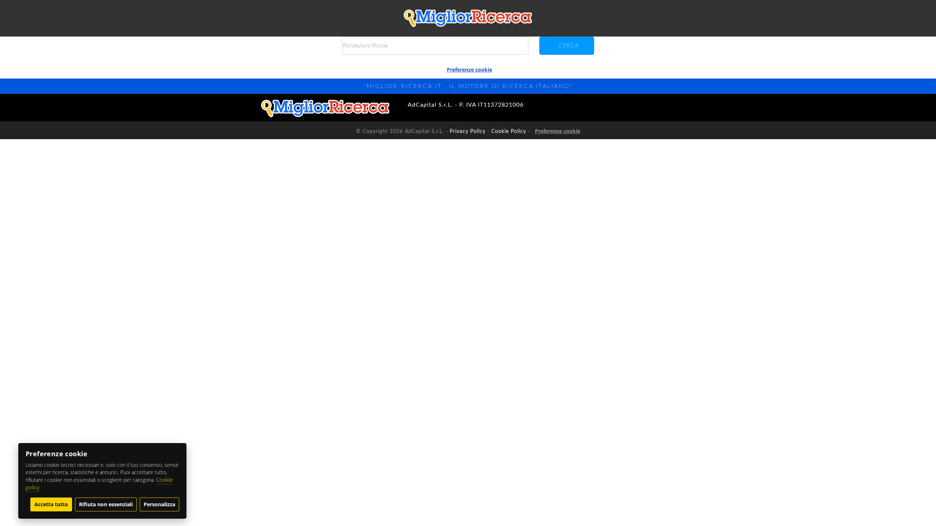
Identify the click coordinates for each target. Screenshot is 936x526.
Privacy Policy (468, 131)
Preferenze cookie (469, 69)
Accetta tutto (51, 504)
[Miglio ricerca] (468, 18)
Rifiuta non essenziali (106, 504)
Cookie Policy (508, 131)
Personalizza (159, 504)
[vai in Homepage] (325, 108)
